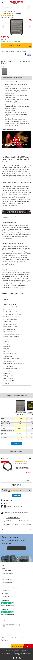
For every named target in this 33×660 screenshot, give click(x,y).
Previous (3, 26)
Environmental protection (9, 588)
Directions (5, 593)
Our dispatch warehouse (9, 585)
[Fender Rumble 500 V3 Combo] (5, 71)
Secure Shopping (7, 582)
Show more (16, 444)
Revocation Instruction (10, 651)
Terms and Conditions (22, 651)
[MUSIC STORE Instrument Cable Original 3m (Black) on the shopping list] (30, 458)
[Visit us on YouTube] (20, 658)
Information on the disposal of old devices (15, 512)
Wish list (6, 503)
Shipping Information (8, 574)
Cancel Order (6, 596)
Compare (27, 480)
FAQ (3, 576)
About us (4, 565)
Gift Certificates (6, 590)
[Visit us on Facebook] (13, 658)
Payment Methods (7, 579)
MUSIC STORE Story (7, 571)
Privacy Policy (23, 650)
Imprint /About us (15, 650)
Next (29, 26)
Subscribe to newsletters (15, 548)
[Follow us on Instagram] (16, 658)
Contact (8, 650)
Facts (3, 568)
